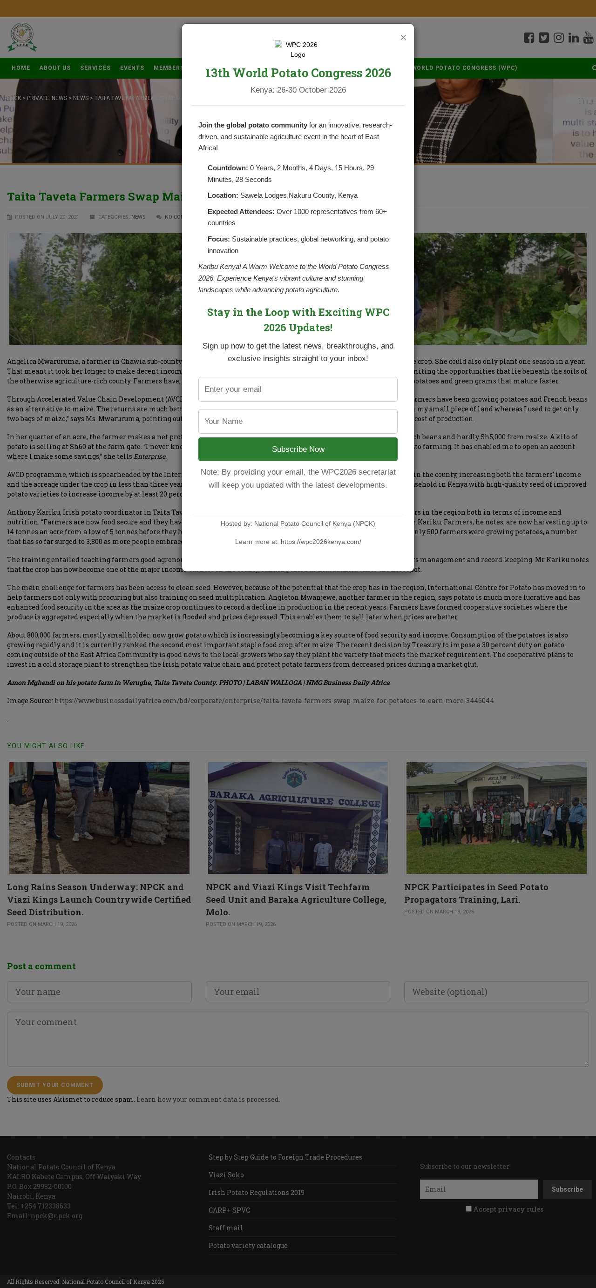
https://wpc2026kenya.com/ (321, 541)
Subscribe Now (298, 449)
